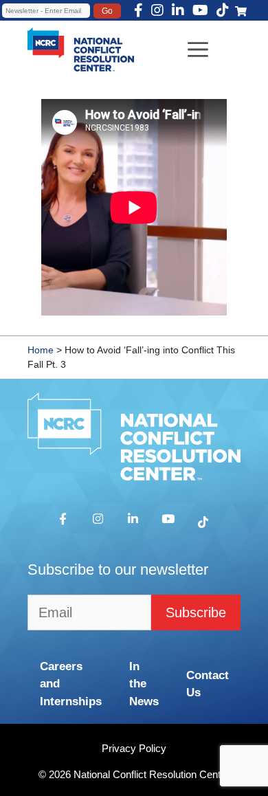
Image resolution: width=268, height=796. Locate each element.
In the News (144, 684)
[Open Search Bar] (15, 32)
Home (40, 349)
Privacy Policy (134, 748)
